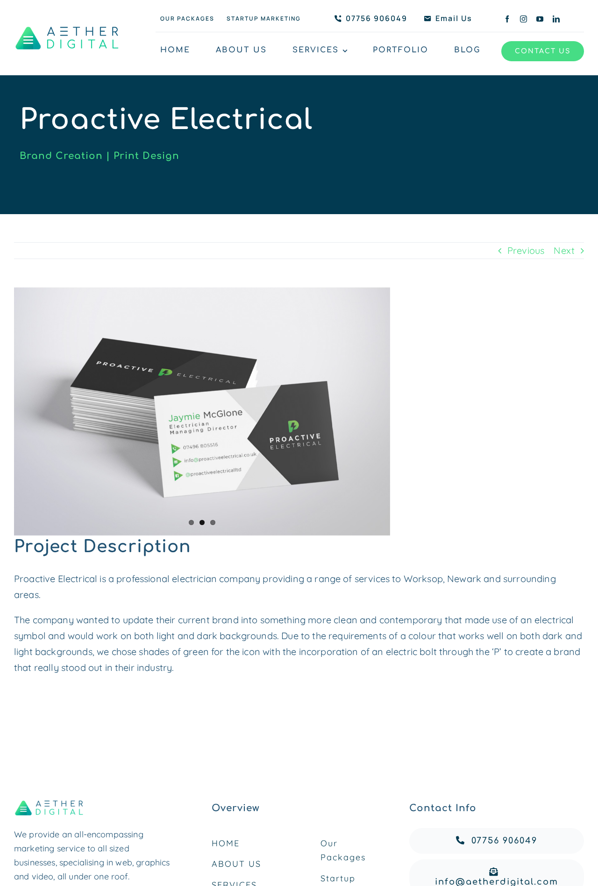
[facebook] (507, 18)
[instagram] (523, 18)
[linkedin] (556, 18)
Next (564, 250)
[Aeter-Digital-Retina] (67, 26)
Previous (525, 250)
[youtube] (539, 18)
